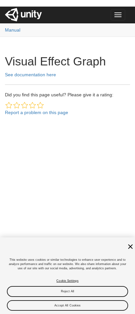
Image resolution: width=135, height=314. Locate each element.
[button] (9, 105)
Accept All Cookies (67, 305)
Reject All (67, 291)
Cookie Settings (67, 280)
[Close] (130, 246)
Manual (12, 30)
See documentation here (30, 74)
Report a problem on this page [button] (36, 112)
